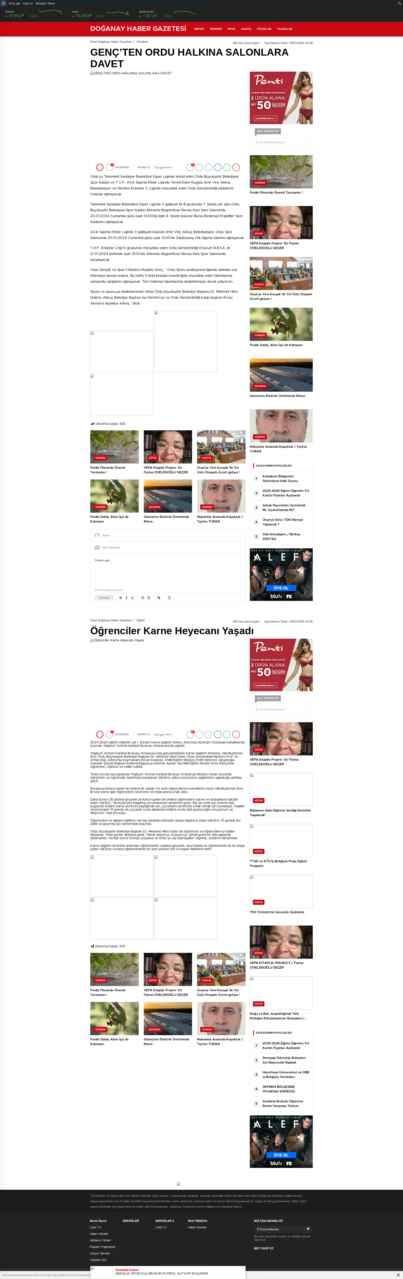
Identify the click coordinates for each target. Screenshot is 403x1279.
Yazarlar (284, 29)
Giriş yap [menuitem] (14, 3)
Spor (231, 29)
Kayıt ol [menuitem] (28, 3)
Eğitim (141, 620)
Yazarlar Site (98, 1260)
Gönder (104, 597)
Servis (199, 29)
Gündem (216, 29)
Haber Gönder (99, 1234)
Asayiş (246, 29)
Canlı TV (95, 1227)
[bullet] (149, 597)
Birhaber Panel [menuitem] (45, 3)
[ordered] (143, 597)
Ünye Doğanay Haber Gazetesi (111, 41)
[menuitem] (3, 3)
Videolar (264, 29)
